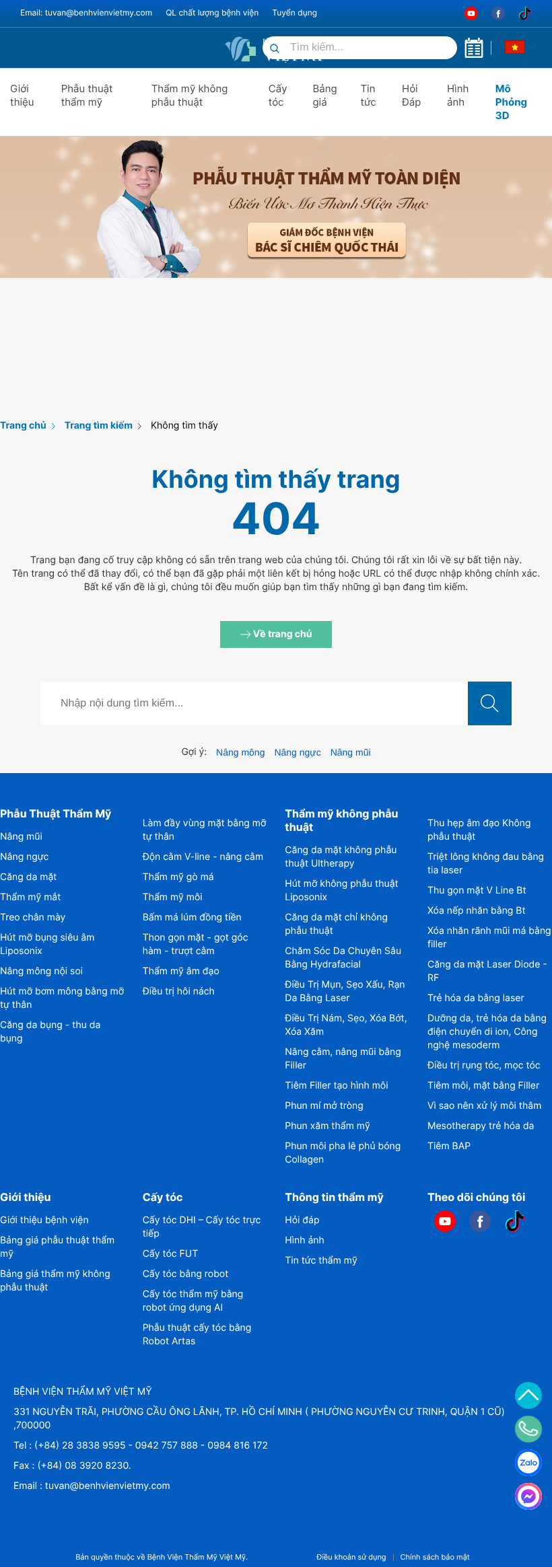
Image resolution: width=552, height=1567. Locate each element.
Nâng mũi (351, 752)
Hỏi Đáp (411, 95)
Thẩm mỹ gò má (178, 877)
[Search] (274, 49)
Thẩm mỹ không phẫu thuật (189, 95)
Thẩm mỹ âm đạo (181, 971)
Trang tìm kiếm (99, 425)
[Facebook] (498, 13)
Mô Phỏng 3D (511, 102)
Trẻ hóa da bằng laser (475, 998)
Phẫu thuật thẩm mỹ (87, 95)
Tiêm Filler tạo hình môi (336, 1085)
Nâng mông (240, 752)
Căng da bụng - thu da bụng (50, 1031)
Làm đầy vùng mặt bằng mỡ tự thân (205, 829)
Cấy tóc (278, 95)
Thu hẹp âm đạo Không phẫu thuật (479, 829)
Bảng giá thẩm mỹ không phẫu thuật (55, 1280)
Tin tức (368, 95)
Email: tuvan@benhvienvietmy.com (86, 12)
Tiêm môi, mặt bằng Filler (483, 1085)
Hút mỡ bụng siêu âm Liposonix (47, 944)
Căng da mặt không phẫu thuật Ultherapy (340, 856)
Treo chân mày (32, 917)
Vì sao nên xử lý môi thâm (484, 1106)
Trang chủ (23, 425)
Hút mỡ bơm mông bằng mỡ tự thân (62, 998)
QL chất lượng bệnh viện (212, 12)
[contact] (529, 1429)
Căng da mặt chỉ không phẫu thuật (336, 924)
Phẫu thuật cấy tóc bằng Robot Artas (197, 1334)
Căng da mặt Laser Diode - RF (487, 971)
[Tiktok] (525, 13)
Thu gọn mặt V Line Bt (476, 890)
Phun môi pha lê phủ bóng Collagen (343, 1152)
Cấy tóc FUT (171, 1254)
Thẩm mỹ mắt (30, 897)
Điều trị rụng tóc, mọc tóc (484, 1065)
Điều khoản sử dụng (351, 1557)
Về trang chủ (281, 634)
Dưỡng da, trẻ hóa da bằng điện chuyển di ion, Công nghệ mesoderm (487, 1032)
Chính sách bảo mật (435, 1557)
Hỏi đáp (302, 1220)
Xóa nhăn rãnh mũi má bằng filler (489, 937)
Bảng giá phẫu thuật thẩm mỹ (57, 1247)
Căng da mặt (28, 877)
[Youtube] (471, 13)
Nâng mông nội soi (41, 971)
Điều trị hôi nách (179, 991)
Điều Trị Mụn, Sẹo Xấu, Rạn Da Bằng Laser (345, 991)
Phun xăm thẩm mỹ (327, 1126)
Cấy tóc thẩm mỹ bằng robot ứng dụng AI (193, 1300)
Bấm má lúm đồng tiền (192, 917)
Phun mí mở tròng (324, 1106)
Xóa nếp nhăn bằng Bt (476, 910)
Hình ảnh (458, 95)
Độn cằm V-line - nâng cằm (203, 857)
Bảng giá (324, 95)
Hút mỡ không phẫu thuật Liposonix (341, 890)
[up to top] (528, 1395)
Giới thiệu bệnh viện (44, 1220)
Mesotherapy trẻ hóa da (480, 1126)
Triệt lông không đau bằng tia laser (485, 863)
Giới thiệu (22, 95)
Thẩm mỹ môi (173, 897)
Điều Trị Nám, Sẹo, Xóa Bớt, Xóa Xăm (346, 1025)
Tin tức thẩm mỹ (321, 1260)
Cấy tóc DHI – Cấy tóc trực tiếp (202, 1226)
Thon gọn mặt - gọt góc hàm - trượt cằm (195, 944)
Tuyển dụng (294, 12)
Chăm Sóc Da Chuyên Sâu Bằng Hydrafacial (343, 957)
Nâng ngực (297, 752)
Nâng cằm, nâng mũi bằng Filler (343, 1058)
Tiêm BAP (449, 1146)
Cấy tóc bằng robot (186, 1274)
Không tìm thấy (184, 425)
